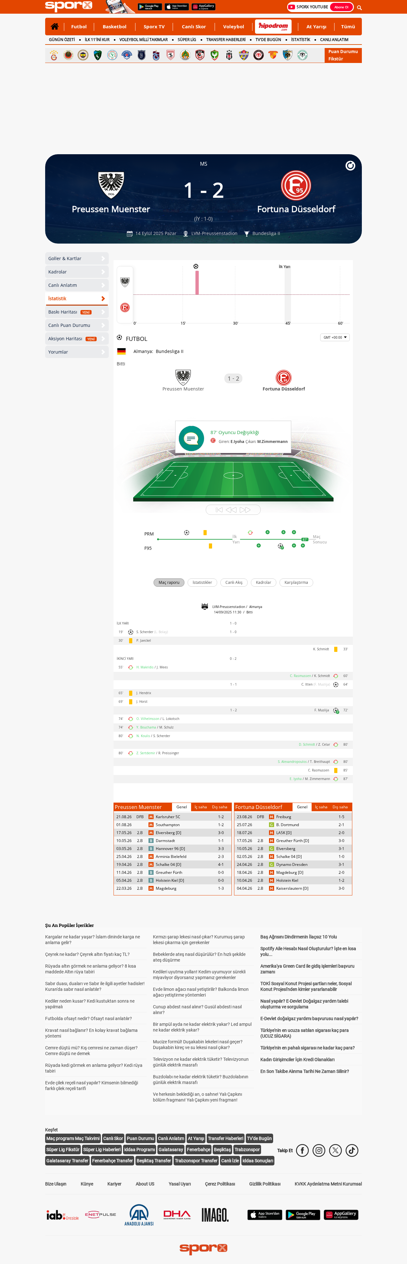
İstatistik (57, 298)
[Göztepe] (273, 55)
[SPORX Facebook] (302, 1150)
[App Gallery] (341, 1218)
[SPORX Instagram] (319, 1150)
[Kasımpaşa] (126, 55)
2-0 (341, 832)
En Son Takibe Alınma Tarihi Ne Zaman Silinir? (304, 1071)
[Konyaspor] (302, 55)
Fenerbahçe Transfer (112, 1160)
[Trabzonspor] (156, 55)
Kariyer (114, 1183)
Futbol (79, 26)
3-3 (221, 848)
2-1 (341, 824)
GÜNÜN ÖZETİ (62, 39)
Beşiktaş (222, 1149)
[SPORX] (203, 1249)
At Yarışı (317, 26)
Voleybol (233, 26)
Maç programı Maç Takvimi (73, 1138)
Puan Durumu (343, 51)
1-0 (341, 856)
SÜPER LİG (187, 39)
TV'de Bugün (259, 1138)
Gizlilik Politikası (264, 1183)
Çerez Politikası (220, 1183)
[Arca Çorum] (258, 55)
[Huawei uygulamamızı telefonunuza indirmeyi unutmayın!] (201, 9)
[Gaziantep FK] (200, 55)
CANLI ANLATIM (334, 39)
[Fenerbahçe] (83, 55)
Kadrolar (57, 272)
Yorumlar (58, 352)
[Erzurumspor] (287, 55)
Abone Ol (341, 7)
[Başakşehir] (141, 55)
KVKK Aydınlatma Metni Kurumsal (328, 1183)
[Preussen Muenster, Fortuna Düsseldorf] (125, 294)
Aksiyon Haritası (71, 338)
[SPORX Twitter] (335, 1150)
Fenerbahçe (198, 1149)
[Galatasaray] (53, 55)
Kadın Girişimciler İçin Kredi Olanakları (297, 1059)
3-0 (221, 832)
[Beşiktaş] (229, 55)
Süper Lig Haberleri (102, 1149)
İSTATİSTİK (300, 39)
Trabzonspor (247, 1149)
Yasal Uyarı (180, 1183)
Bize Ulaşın (55, 1183)
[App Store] (264, 1218)
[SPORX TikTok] (352, 1150)
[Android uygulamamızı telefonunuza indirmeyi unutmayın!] (148, 9)
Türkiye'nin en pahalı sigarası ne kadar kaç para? (307, 1047)
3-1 (341, 848)
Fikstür (335, 59)
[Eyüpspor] (243, 55)
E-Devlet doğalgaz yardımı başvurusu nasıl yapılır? (309, 1018)
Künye (87, 1183)
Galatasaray (171, 1149)
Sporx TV (154, 26)
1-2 (221, 816)
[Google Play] (303, 1218)
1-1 (221, 840)
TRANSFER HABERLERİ (225, 39)
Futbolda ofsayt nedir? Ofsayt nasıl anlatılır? (88, 1018)
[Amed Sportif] (214, 55)
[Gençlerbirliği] (68, 55)
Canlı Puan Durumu (69, 325)
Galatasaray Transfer (67, 1160)
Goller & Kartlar (64, 258)
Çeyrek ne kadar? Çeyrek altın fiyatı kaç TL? (87, 954)
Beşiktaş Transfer (154, 1160)
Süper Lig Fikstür (62, 1149)
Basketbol (115, 26)
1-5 (341, 816)
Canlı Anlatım (62, 285)
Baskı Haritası (69, 312)
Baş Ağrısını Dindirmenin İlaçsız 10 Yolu (298, 936)
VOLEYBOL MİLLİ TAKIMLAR (144, 39)
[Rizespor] (112, 55)
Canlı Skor (194, 26)
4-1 (221, 864)
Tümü (348, 26)
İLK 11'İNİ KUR (97, 39)
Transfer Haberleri (225, 1138)
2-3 (221, 856)
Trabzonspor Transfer (196, 1160)
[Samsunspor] (170, 55)
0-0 (221, 872)
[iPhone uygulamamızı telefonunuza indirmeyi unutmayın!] (175, 9)
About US (145, 1183)
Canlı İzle (230, 1160)
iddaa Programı (139, 1149)
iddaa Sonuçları (258, 1160)
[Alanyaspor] (185, 55)
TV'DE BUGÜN (268, 39)
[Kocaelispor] (97, 55)
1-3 (221, 888)
